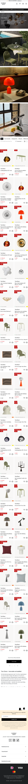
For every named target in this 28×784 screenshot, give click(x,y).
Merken (2, 11)
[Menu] (26, 3)
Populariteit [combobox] (19, 141)
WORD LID (19, 0)
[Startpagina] (3, 4)
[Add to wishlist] (10, 175)
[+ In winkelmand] (12, 174)
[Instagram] (14, 740)
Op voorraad (7, 138)
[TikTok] (18, 740)
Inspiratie (4, 756)
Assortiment (5, 751)
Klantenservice (5, 746)
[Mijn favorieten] (19, 3)
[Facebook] (10, 740)
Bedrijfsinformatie (6, 761)
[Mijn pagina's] (16, 3)
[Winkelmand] (23, 3)
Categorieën (14, 138)
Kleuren (20, 138)
